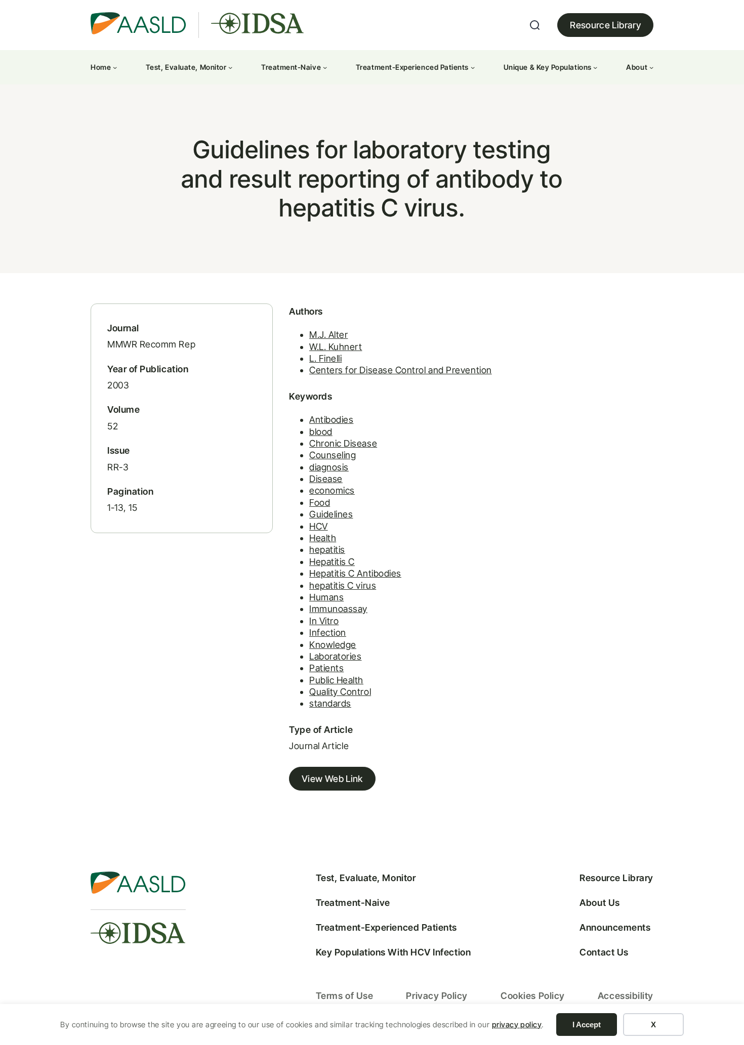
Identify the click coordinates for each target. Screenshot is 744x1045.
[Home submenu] (115, 67)
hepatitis (327, 549)
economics (332, 490)
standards (330, 703)
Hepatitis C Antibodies (355, 573)
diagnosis (329, 467)
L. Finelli (325, 358)
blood (321, 431)
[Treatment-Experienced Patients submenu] (473, 67)
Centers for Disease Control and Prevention (400, 370)
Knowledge (332, 644)
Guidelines (331, 514)
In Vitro (324, 621)
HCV (318, 526)
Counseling (332, 455)
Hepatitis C (332, 561)
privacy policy (517, 1024)
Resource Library (605, 25)
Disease (326, 478)
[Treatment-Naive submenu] (325, 67)
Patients (326, 668)
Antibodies (331, 419)
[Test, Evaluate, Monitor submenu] (230, 67)
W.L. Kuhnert (335, 346)
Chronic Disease (343, 443)
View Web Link (332, 778)
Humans (326, 597)
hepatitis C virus (342, 585)
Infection (327, 632)
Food (319, 502)
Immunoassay (338, 608)
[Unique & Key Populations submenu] (595, 67)
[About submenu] (651, 67)
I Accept (586, 1024)
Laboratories (335, 656)
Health (322, 538)
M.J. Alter (328, 334)
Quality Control (340, 691)
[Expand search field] (535, 25)
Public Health (336, 680)
